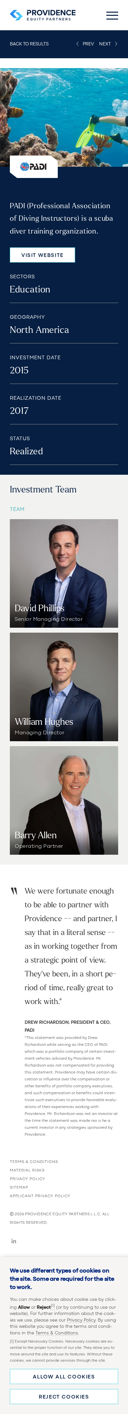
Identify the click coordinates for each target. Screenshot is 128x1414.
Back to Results (29, 44)
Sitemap (19, 1187)
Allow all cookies (64, 1377)
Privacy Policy (81, 1320)
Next (105, 44)
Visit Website (42, 255)
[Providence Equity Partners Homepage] (42, 15)
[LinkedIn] (14, 1242)
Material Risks (27, 1170)
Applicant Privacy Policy (40, 1196)
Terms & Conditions (56, 1333)
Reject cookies (64, 1397)
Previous (88, 44)
